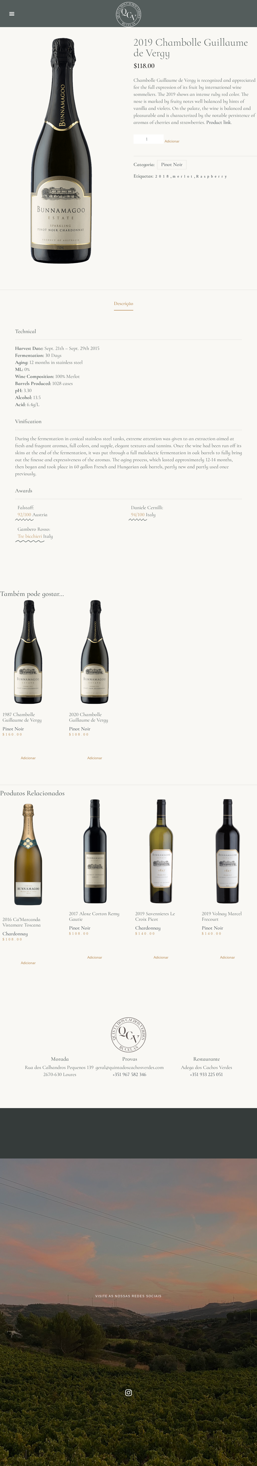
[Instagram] (128, 1392)
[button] (12, 14)
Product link (218, 122)
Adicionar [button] (28, 758)
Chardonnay (15, 934)
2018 (162, 176)
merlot (183, 176)
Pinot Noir (171, 165)
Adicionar (172, 141)
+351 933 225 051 (206, 1074)
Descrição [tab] (123, 303)
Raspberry (212, 176)
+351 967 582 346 (129, 1074)
